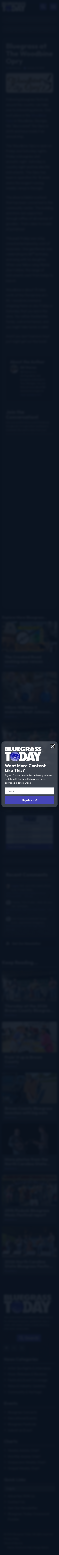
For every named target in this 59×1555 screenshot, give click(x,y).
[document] (29, 777)
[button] (52, 747)
